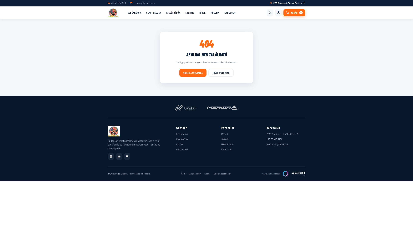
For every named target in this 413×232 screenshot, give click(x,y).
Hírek (202, 12)
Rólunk (215, 12)
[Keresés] (270, 12)
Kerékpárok (134, 12)
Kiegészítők (173, 12)
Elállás (207, 173)
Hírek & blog (227, 144)
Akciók (179, 144)
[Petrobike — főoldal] (113, 12)
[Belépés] (278, 12)
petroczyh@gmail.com (144, 3)
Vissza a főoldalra (193, 72)
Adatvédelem (195, 173)
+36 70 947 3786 (118, 3)
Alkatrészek (153, 12)
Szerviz (189, 12)
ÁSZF (183, 173)
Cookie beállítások (222, 173)
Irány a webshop (221, 72)
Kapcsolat (230, 12)
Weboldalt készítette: (271, 173)
